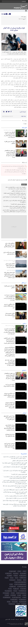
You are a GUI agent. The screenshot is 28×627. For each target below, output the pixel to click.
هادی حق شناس (23, 601)
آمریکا (20, 571)
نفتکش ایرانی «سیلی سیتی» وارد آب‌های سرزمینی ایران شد (10, 265)
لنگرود (25, 597)
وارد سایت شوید (19, 180)
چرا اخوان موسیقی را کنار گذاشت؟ (18, 204)
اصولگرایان (10, 575)
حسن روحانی (13, 580)
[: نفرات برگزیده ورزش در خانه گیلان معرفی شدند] (2, 14)
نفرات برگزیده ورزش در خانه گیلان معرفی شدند (14, 29)
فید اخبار (22, 619)
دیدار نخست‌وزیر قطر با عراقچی (9, 142)
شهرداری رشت (6, 593)
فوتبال (25, 595)
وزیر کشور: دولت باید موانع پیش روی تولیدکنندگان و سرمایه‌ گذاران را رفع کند (10, 362)
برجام (12, 577)
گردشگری (24, 604)
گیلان (18, 604)
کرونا (25, 123)
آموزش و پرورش (13, 571)
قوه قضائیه (13, 595)
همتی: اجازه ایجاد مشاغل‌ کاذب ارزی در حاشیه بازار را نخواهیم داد (14, 201)
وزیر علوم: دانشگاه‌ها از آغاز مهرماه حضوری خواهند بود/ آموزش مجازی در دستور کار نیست (10, 154)
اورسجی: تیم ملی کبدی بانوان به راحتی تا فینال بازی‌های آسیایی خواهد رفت (9, 446)
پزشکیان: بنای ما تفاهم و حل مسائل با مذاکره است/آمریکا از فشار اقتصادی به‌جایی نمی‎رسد (14, 207)
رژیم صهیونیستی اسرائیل (21, 593)
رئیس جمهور (16, 588)
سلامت (13, 593)
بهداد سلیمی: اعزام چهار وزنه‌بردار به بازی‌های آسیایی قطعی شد (14, 197)
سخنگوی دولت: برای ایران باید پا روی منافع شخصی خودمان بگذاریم (9, 245)
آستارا (25, 571)
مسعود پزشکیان (14, 599)
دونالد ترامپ (24, 588)
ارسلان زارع (16, 573)
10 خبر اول (24, 184)
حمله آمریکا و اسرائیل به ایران (21, 582)
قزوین (20, 595)
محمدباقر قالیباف (7, 597)
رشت (10, 588)
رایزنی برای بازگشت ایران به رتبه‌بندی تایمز (9, 253)
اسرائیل (16, 575)
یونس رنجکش (12, 604)
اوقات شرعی (7, 619)
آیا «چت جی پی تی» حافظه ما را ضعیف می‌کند (9, 385)
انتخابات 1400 (23, 577)
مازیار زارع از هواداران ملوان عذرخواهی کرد (10, 435)
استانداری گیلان (23, 575)
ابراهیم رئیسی (23, 573)
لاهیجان (7, 595)
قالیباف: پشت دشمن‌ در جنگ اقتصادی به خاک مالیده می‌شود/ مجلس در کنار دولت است (9, 134)
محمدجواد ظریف (23, 599)
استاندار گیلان (9, 573)
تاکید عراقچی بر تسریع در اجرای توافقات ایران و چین (9, 306)
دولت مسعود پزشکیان (22, 586)
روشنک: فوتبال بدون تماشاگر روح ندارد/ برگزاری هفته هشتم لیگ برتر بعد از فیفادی (9, 427)
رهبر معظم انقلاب (23, 591)
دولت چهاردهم (13, 586)
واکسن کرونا (15, 601)
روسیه (16, 591)
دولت (11, 584)
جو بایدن (19, 580)
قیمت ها (13, 619)
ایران (17, 577)
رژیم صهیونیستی (8, 591)
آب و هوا (17, 619)
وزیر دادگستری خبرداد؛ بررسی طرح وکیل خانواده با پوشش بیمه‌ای (9, 395)
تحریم (7, 577)
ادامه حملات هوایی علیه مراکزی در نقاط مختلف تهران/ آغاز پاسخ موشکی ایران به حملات (9, 275)
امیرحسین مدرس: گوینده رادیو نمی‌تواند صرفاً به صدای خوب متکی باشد (14, 501)
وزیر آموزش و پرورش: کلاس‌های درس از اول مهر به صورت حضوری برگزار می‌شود (10, 405)
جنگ (25, 580)
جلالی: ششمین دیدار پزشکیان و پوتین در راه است (10, 315)
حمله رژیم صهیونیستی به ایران (21, 584)
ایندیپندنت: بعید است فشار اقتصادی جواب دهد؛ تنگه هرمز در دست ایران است (9, 297)
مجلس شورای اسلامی (17, 597)
